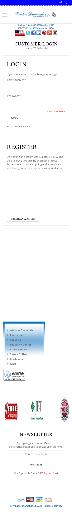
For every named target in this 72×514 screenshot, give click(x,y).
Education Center (20, 344)
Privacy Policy (18, 349)
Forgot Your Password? (20, 126)
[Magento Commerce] (36, 14)
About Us (15, 340)
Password (14, 96)
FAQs (13, 363)
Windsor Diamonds (21, 330)
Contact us (16, 335)
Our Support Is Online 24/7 (36, 473)
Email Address (16, 80)
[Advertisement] (36, 279)
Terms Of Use (18, 354)
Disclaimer (16, 359)
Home (27, 48)
